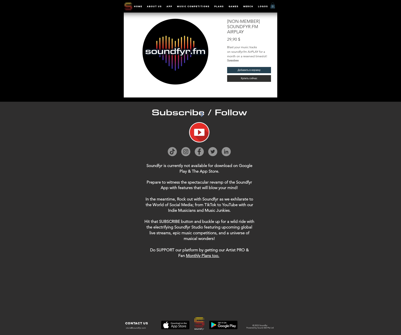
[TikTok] (172, 151)
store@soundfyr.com (136, 328)
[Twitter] (212, 151)
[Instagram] (185, 151)
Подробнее (233, 60)
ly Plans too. (208, 255)
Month (192, 255)
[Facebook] (199, 151)
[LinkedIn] (226, 151)
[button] (272, 5)
